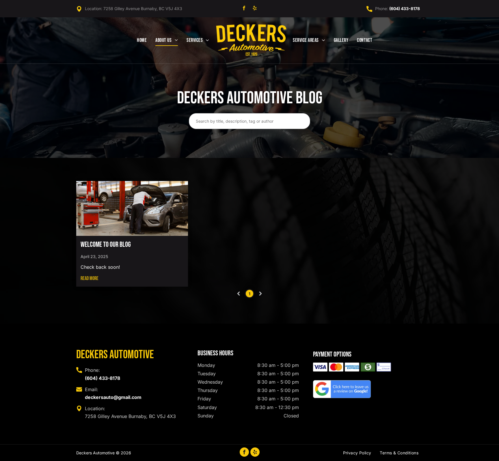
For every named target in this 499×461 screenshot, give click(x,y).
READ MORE (89, 278)
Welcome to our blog (106, 244)
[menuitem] (142, 40)
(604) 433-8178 (404, 8)
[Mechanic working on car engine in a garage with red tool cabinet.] (132, 208)
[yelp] (254, 8)
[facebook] (244, 8)
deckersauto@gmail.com (113, 397)
